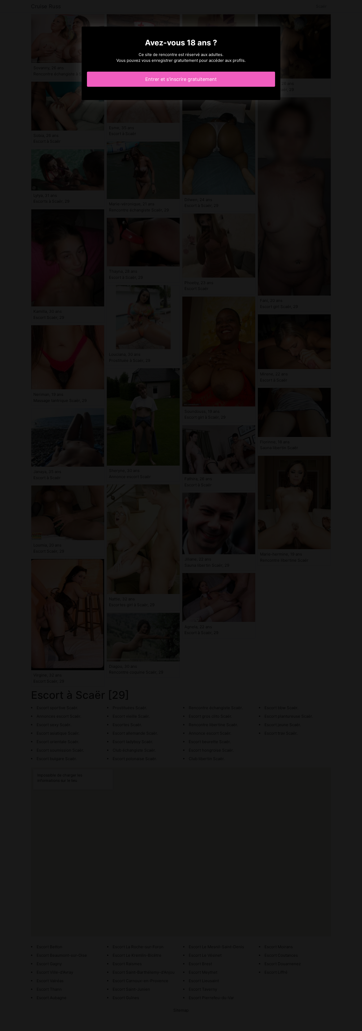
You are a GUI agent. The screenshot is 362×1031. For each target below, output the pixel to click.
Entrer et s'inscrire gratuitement (181, 79)
